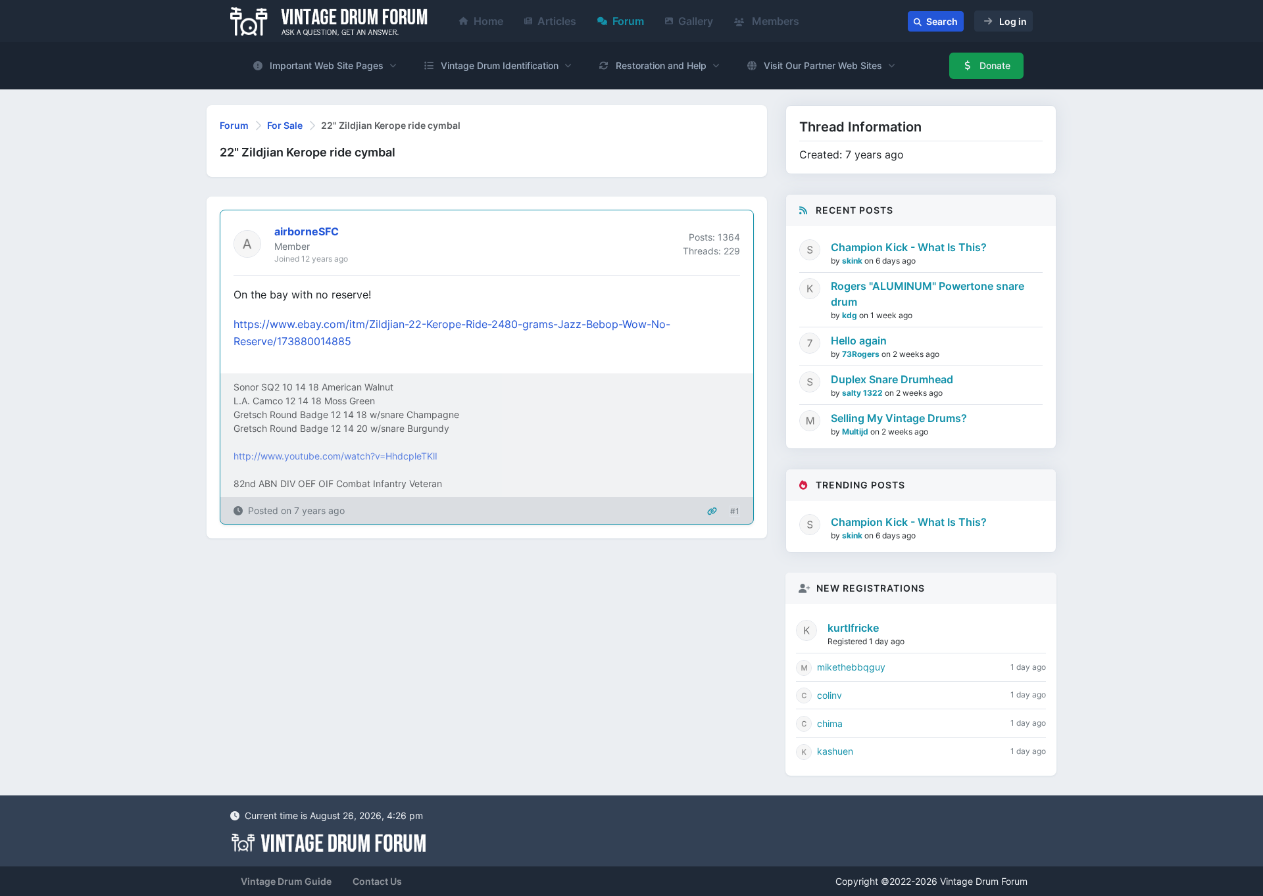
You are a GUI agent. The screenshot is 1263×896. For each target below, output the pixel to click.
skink (853, 261)
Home (488, 21)
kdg (850, 315)
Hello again (859, 340)
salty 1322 (863, 393)
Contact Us (377, 881)
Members (774, 21)
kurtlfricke (853, 627)
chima (830, 723)
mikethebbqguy (851, 666)
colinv (829, 695)
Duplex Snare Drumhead (892, 379)
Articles (556, 21)
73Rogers (861, 354)
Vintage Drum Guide (286, 881)
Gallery (695, 21)
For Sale (285, 125)
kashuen (835, 751)
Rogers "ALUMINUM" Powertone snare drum (927, 293)
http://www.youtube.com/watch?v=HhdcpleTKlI (335, 455)
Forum (628, 21)
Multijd (856, 431)
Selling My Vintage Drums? (899, 418)
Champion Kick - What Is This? (909, 247)
